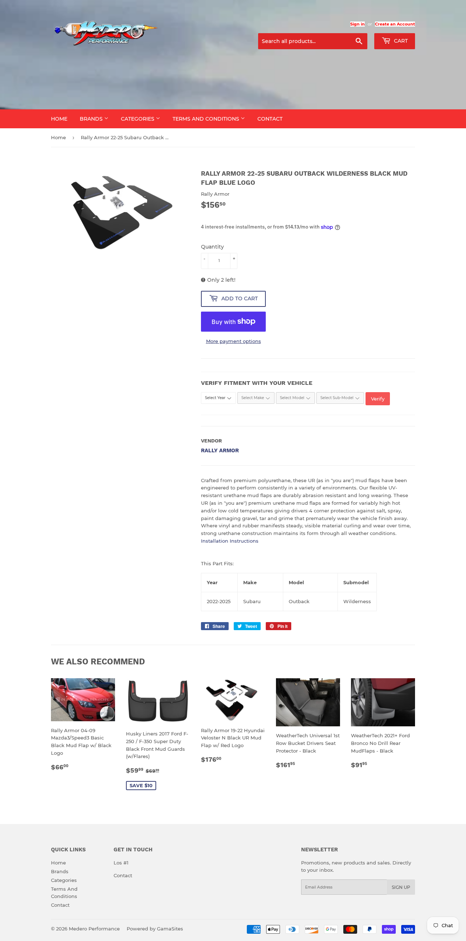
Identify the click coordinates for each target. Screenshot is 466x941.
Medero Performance (94, 929)
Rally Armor (220, 450)
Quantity (212, 246)
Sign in (357, 24)
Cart (400, 41)
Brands (92, 119)
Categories (138, 119)
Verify (377, 399)
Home (59, 119)
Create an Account (395, 24)
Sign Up (401, 887)
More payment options (233, 341)
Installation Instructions (229, 541)
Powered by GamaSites (155, 929)
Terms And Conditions (207, 119)
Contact (270, 119)
